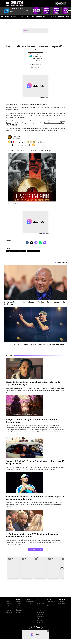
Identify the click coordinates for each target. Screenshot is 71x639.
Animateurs (9, 604)
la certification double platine (54, 123)
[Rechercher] (60, 3)
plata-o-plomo (30, 250)
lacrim (7, 250)
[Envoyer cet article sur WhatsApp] (40, 243)
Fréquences (9, 612)
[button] (13, 567)
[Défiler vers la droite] (62, 567)
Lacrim (44, 113)
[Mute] (27, 10)
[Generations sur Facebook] (28, 627)
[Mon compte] (64, 3)
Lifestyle (30, 16)
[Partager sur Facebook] (27, 243)
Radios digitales (42, 16)
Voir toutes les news (35, 550)
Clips (48, 606)
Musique (14, 16)
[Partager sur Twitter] (31, 243)
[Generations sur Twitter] (33, 627)
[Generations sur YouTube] (38, 627)
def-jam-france (14, 250)
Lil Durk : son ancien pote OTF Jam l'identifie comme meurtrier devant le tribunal (32, 535)
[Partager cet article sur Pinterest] (35, 243)
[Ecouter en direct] (56, 3)
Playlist (8, 606)
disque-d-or (23, 250)
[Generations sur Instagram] (42, 627)
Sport (22, 16)
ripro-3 (37, 250)
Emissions (9, 602)
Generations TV (57, 16)
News (7, 16)
